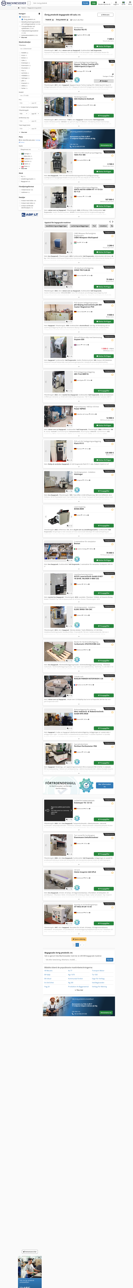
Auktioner (25, 192)
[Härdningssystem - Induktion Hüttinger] (58, 482)
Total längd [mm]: (24, 125)
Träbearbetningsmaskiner (29, 32)
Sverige (27, 154)
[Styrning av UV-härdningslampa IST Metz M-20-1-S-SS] (58, 914)
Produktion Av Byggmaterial (78, 987)
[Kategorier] (29, 3)
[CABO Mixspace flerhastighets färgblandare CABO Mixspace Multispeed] (58, 243)
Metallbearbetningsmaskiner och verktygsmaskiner (30, 23)
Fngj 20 (47, 987)
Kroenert (25, 83)
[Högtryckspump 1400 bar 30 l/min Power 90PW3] (58, 416)
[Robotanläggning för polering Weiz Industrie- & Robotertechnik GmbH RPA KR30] (58, 719)
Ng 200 (70, 983)
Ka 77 (70, 971)
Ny (23, 176)
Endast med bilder (28, 200)
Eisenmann (26, 65)
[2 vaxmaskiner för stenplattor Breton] (58, 551)
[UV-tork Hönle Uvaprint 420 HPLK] (58, 879)
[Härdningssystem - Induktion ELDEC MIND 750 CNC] (58, 617)
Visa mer (79, 990)
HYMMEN (25, 75)
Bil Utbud (47, 979)
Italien (27, 164)
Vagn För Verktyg (98, 979)
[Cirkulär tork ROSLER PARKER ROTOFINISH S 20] (58, 686)
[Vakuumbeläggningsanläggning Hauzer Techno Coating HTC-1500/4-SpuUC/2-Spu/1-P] (58, 72)
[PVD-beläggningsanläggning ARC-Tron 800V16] (58, 382)
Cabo (24, 60)
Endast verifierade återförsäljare (27, 207)
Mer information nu (104, 785)
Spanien (27, 161)
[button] (130, 3)
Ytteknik (25, 17)
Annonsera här (30, 1252)
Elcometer (25, 68)
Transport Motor (98, 971)
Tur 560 (95, 975)
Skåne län (28, 156)
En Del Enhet (49, 983)
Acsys (24, 55)
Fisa (23, 70)
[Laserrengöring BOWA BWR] (58, 516)
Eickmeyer (25, 63)
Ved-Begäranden (98, 983)
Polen (27, 166)
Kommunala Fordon (75, 979)
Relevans (105, 15)
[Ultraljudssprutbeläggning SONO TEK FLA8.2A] (58, 278)
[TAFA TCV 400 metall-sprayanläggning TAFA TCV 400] (58, 162)
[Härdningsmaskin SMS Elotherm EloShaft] (58, 106)
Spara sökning (79, 939)
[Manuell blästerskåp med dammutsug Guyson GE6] (58, 347)
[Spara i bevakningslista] (112, 30)
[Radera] (53, 20)
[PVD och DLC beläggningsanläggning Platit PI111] (58, 451)
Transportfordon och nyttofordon (28, 27)
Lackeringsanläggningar (80, 226)
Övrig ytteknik (29, 19)
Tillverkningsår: (24, 110)
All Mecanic (48, 971)
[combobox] (29, 149)
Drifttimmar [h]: (24, 118)
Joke (23, 81)
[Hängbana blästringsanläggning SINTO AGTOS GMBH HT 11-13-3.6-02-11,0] (58, 197)
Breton (24, 58)
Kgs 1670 (71, 975)
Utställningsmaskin (28, 179)
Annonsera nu (106, 145)
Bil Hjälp (47, 975)
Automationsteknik (29, 35)
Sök (86, 3)
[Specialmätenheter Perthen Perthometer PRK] (58, 754)
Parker (24, 88)
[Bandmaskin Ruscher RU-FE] (58, 37)
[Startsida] (18, 8)
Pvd (94, 226)
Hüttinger (25, 78)
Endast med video (28, 203)
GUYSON (25, 73)
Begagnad (25, 181)
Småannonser (27, 190)
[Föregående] (46, 37)
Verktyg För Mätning (99, 987)
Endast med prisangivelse (29, 107)
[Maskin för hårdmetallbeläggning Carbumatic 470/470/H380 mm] (58, 651)
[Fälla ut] (78, 56)
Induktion (103, 226)
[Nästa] (71, 37)
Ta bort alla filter (78, 20)
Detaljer (104, 81)
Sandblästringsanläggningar (56, 226)
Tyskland (28, 159)
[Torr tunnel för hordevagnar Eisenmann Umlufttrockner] (58, 845)
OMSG (24, 86)
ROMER (24, 53)
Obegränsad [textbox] (26, 149)
